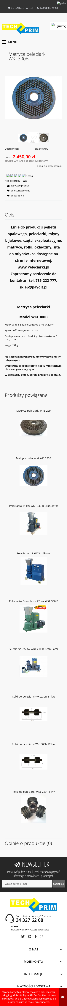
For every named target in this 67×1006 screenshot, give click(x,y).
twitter (23, 937)
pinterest (29, 937)
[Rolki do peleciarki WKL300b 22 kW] (33, 761)
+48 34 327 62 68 (49, 8)
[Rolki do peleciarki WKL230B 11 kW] (33, 714)
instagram (41, 937)
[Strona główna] (20, 28)
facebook (36, 937)
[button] (17, 185)
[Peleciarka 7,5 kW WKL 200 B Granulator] (33, 666)
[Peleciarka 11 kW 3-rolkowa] (33, 571)
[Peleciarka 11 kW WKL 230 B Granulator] (33, 523)
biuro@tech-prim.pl (22, 8)
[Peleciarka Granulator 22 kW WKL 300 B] (33, 619)
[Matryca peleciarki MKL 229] (33, 428)
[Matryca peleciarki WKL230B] (33, 475)
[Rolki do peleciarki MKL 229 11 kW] (33, 809)
